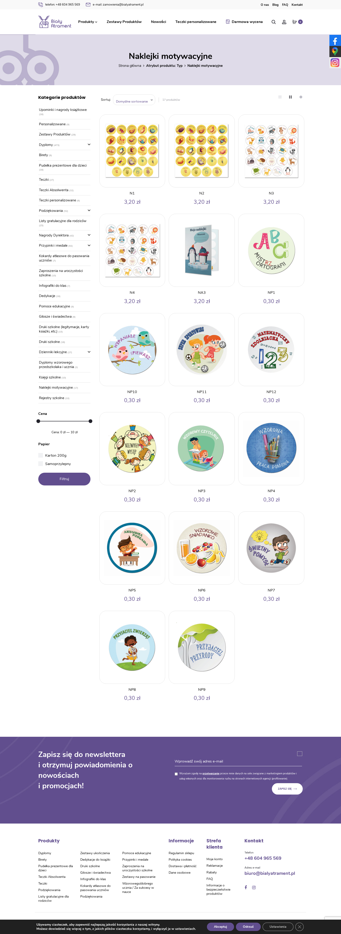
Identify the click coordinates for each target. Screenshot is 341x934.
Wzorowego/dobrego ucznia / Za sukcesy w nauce (138, 887)
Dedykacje (47, 296)
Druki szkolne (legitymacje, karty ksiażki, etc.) (64, 329)
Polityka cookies (180, 859)
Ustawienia (278, 926)
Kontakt (297, 5)
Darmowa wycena (247, 21)
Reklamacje (214, 865)
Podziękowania (51, 210)
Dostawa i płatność (182, 866)
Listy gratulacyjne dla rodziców (63, 221)
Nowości (158, 21)
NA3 (202, 292)
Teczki (44, 179)
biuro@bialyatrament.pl (269, 873)
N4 (132, 292)
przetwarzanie (211, 773)
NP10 (132, 391)
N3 (271, 193)
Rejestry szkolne (51, 398)
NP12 (271, 391)
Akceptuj (220, 926)
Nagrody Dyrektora (54, 235)
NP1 (271, 292)
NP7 (271, 590)
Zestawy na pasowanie (138, 877)
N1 (132, 193)
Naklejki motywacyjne (56, 387)
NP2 (132, 491)
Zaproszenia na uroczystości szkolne (61, 273)
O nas (265, 5)
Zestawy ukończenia (95, 853)
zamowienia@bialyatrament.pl (118, 5)
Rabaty (211, 872)
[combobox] (134, 99)
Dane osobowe (179, 872)
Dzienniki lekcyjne (53, 352)
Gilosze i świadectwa (55, 316)
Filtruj (64, 479)
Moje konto (214, 859)
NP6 (202, 590)
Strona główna (130, 65)
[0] (294, 21)
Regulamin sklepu (181, 853)
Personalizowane (52, 124)
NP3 (202, 491)
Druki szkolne (49, 341)
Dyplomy (46, 144)
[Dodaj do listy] (159, 120)
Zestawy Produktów (124, 21)
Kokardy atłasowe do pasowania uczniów (64, 258)
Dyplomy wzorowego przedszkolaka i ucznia (56, 364)
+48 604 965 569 (62, 5)
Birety (43, 155)
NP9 (202, 689)
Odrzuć (248, 926)
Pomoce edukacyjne (54, 306)
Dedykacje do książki (95, 859)
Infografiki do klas (52, 285)
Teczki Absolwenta (53, 190)
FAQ (285, 5)
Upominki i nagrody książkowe (63, 109)
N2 (201, 193)
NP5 (132, 590)
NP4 (271, 491)
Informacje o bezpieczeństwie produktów (218, 889)
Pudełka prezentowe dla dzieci (63, 165)
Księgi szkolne (50, 377)
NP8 (132, 689)
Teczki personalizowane (195, 21)
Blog (275, 5)
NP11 (202, 391)
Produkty (86, 21)
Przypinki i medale (53, 245)
